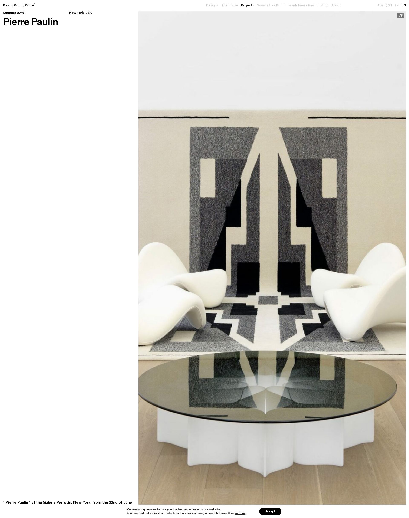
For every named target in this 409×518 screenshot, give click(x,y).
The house (229, 5)
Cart (385, 5)
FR (397, 5)
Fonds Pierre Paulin (302, 5)
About (336, 5)
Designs (212, 5)
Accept (270, 511)
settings (240, 513)
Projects (247, 5)
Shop (324, 5)
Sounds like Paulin (271, 5)
